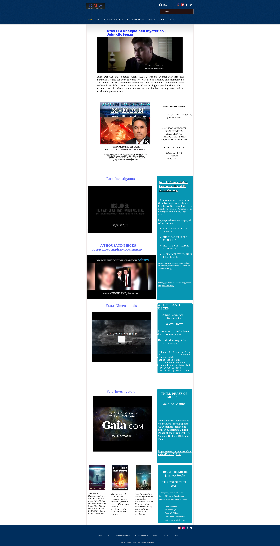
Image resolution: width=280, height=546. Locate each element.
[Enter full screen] (179, 69)
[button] (149, 230)
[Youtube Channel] (182, 4)
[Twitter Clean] (190, 4)
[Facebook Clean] (186, 4)
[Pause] (100, 69)
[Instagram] (178, 4)
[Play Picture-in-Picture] (175, 69)
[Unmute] (103, 69)
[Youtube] (179, 528)
